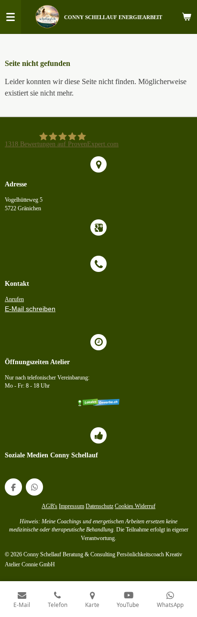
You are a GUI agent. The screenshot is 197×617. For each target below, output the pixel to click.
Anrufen (14, 299)
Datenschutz (99, 506)
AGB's (49, 506)
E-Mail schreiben (30, 309)
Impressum (71, 506)
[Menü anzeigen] (10, 16)
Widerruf (145, 506)
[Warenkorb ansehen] (186, 16)
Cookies (125, 506)
